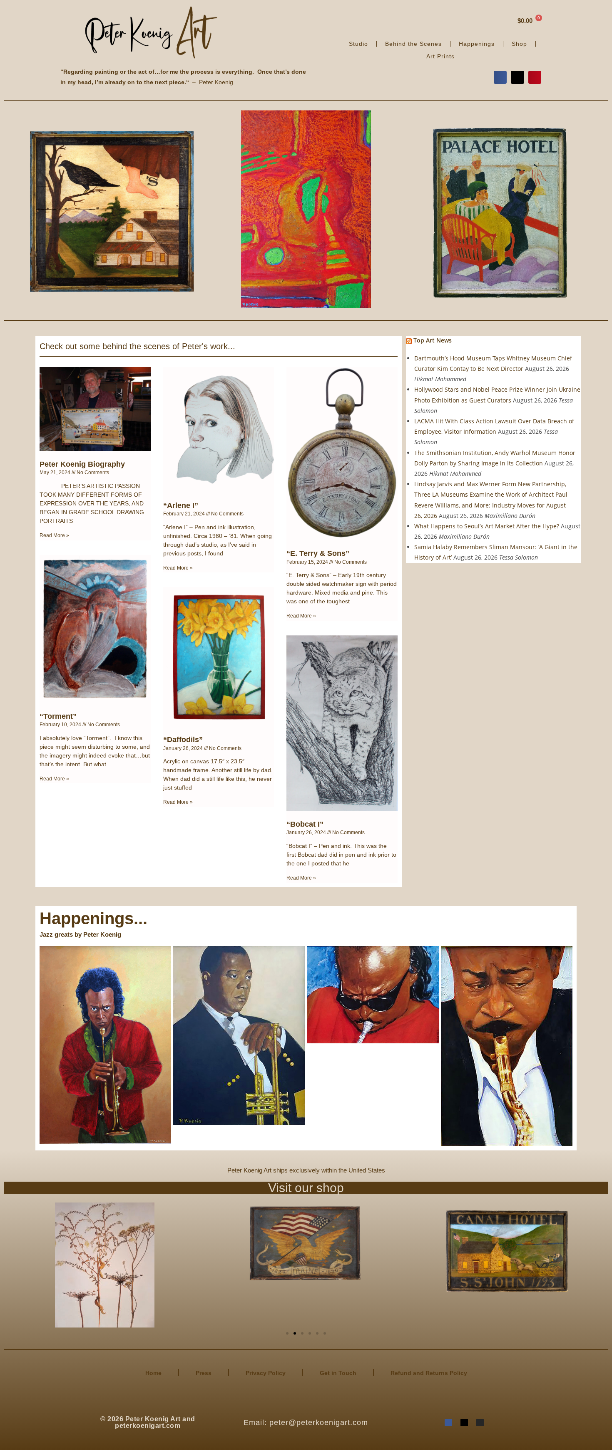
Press (203, 1373)
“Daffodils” (183, 739)
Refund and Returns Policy (429, 1373)
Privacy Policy (266, 1373)
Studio (358, 43)
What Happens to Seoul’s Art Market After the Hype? (486, 526)
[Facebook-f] (448, 1422)
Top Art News (432, 340)
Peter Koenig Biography (82, 464)
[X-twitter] (464, 1422)
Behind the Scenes (413, 43)
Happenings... (93, 918)
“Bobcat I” (304, 824)
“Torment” (58, 716)
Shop (519, 43)
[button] (500, 77)
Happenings (477, 43)
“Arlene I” (180, 505)
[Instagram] (480, 1422)
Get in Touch (338, 1373)
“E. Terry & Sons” (317, 553)
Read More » (54, 535)
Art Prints (440, 56)
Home (153, 1373)
